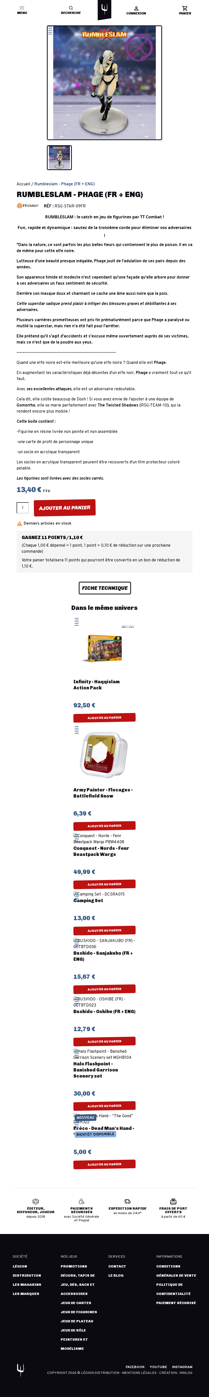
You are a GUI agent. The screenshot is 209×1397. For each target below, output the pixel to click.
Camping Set (88, 900)
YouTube (158, 1367)
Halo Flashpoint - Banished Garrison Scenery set (95, 1070)
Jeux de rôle (73, 1330)
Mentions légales (139, 1373)
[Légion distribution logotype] (104, 9)
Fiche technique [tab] (105, 588)
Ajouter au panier (64, 507)
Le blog (116, 1275)
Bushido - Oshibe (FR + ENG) (104, 1011)
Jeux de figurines (79, 1312)
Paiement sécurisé (176, 1303)
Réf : (49, 206)
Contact (117, 1266)
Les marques (26, 1294)
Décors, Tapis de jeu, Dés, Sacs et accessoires (78, 1284)
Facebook (135, 1367)
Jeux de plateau (77, 1321)
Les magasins (27, 1284)
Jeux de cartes (76, 1303)
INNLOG (185, 1373)
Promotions (74, 1266)
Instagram (182, 1367)
